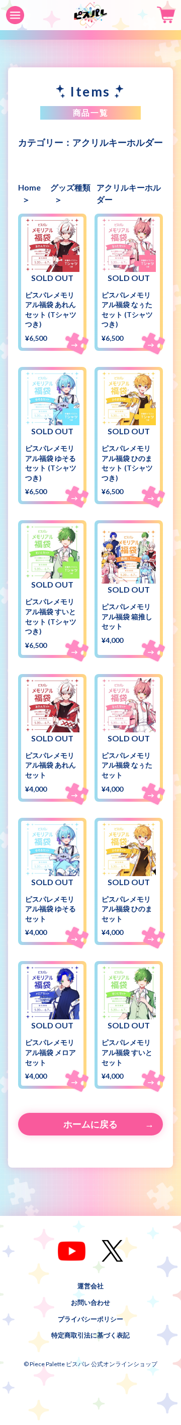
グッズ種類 (70, 187)
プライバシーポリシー (90, 1318)
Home (29, 187)
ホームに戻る (90, 1123)
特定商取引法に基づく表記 (90, 1335)
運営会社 (90, 1286)
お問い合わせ (90, 1302)
